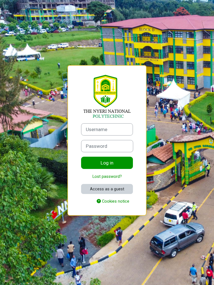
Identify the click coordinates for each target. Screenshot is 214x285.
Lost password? (107, 176)
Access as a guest (107, 188)
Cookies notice (115, 201)
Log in (107, 163)
